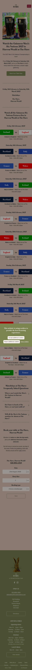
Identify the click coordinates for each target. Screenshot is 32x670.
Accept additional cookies (16, 337)
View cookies (25, 341)
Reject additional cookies (11, 341)
